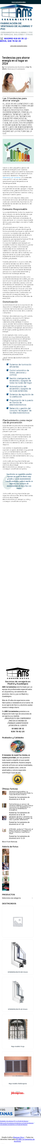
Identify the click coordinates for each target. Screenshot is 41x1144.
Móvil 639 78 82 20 (10, 41)
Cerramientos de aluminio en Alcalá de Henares (13, 1124)
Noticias (11, 69)
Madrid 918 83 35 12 (15, 38)
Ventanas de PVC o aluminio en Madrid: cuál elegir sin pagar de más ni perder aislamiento (20, 818)
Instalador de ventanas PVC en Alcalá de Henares (14, 1121)
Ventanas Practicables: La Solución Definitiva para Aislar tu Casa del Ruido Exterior (21, 793)
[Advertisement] (17, 590)
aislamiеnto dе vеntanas (11, 177)
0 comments (20, 69)
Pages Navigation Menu (19, 2)
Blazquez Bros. (18, 1137)
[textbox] (17, 898)
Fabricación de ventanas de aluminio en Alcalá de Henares (16, 1123)
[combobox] (17, 898)
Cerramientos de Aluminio (14, 67)
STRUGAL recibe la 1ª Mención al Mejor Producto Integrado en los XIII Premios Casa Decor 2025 (21, 831)
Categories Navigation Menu (18, 46)
